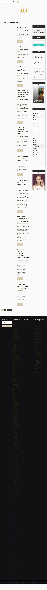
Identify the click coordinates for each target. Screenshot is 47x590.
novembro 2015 (16, 516)
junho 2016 (15, 502)
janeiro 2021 (15, 400)
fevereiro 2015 (15, 534)
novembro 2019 (16, 424)
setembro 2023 (15, 362)
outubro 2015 (15, 518)
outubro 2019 (15, 426)
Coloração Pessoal (37, 125)
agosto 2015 (15, 522)
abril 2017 (15, 484)
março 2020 (15, 418)
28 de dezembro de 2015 (23, 49)
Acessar (25, 322)
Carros (34, 121)
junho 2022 (15, 376)
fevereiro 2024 (15, 354)
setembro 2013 (15, 569)
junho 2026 (15, 322)
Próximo (9, 309)
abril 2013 (15, 577)
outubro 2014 (15, 542)
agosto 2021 (15, 390)
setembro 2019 (15, 428)
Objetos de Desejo (37, 146)
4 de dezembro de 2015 (23, 292)
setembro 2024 (15, 340)
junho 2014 (15, 550)
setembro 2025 (15, 328)
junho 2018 (15, 456)
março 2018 (15, 462)
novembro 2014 (16, 540)
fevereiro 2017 (15, 488)
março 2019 (15, 440)
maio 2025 (15, 332)
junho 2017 (15, 480)
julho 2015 (15, 524)
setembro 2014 (15, 544)
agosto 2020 (15, 408)
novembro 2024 (16, 338)
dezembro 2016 (16, 492)
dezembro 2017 (16, 468)
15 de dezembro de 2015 (23, 162)
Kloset (34, 136)
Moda (34, 140)
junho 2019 (15, 434)
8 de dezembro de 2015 (23, 260)
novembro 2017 (16, 470)
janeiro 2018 (15, 466)
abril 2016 (15, 506)
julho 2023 (15, 366)
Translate (42, 32)
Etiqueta (36, 340)
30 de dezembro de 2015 (23, 30)
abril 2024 (15, 350)
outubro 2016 (15, 496)
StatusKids (35, 152)
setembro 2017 (15, 474)
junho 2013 (15, 573)
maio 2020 (15, 414)
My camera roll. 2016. (38, 66)
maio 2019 (15, 436)
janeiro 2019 (15, 442)
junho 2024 (15, 346)
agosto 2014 (15, 546)
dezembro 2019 (16, 422)
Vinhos (34, 165)
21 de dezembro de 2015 (23, 99)
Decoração (35, 129)
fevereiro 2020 (15, 420)
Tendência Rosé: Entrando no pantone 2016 (23, 158)
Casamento (35, 123)
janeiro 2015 (15, 536)
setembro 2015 (15, 520)
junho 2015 (15, 526)
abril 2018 (15, 460)
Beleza (34, 117)
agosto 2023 (15, 364)
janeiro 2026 (15, 326)
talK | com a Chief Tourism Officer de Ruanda (37, 57)
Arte (34, 115)
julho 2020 (15, 410)
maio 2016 (15, 504)
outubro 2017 (15, 472)
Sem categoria (36, 150)
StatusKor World (37, 154)
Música (34, 142)
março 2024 (15, 352)
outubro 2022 (15, 372)
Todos (34, 160)
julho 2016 (15, 500)
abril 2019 (15, 438)
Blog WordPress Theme (19, 582)
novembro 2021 (16, 386)
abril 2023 (15, 370)
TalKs (34, 156)
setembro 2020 (15, 406)
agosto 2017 (15, 476)
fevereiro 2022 (15, 380)
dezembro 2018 (16, 444)
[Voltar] (33, 95)
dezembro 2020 (16, 402)
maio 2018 (15, 458)
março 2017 (15, 486)
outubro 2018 (15, 448)
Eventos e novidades (37, 134)
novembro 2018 (16, 446)
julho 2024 (15, 344)
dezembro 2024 (16, 336)
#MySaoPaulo (36, 113)
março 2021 (15, 396)
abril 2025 (15, 334)
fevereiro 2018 (15, 464)
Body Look (21, 46)
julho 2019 (15, 432)
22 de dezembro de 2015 (23, 73)
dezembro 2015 (16, 514)
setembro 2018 (15, 450)
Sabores (35, 148)
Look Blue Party (23, 28)
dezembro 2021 (16, 384)
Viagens (35, 163)
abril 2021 (15, 394)
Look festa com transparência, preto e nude (22, 68)
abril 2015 (15, 530)
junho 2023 (15, 368)
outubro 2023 (15, 360)
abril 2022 (15, 378)
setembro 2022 (15, 374)
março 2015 (15, 532)
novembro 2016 (16, 494)
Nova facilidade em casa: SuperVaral (23, 182)
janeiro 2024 (15, 356)
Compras (35, 127)
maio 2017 (15, 482)
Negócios (35, 144)
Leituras (35, 138)
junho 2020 (15, 412)
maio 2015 (15, 528)
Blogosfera (35, 119)
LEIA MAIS (20, 42)
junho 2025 (15, 330)
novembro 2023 (16, 358)
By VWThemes (30, 582)
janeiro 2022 (15, 382)
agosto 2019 (15, 430)
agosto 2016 (15, 498)
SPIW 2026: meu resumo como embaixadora (37, 62)
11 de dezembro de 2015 (23, 186)
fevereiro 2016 (15, 510)
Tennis (34, 158)
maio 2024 (15, 348)
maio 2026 (15, 324)
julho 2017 (15, 478)
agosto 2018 (15, 452)
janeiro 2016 (15, 512)
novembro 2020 (16, 404)
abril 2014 (15, 554)
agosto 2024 (15, 342)
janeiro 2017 (15, 490)
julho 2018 (15, 454)
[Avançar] (44, 95)
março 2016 (15, 508)
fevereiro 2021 (15, 398)
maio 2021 (15, 392)
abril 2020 (15, 416)
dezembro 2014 (16, 538)
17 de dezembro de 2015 (23, 136)
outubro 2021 (15, 388)
